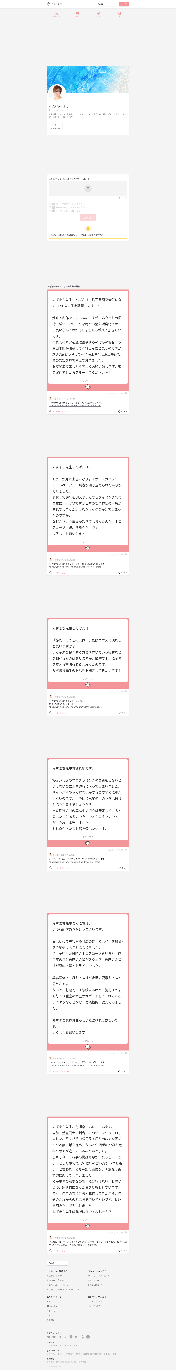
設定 (48, 1315)
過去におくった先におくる (99, 1275)
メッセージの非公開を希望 (67, 210)
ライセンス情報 (110, 1354)
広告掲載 (82, 1362)
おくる (88, 217)
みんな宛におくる (95, 1285)
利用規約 (70, 1354)
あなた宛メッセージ (55, 1275)
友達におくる (93, 1280)
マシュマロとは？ (54, 1345)
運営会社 (50, 1362)
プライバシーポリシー (56, 1354)
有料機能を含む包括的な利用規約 (88, 1354)
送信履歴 (52, 1306)
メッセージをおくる (61, 411)
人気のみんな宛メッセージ (57, 1285)
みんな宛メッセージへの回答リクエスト (63, 1289)
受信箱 (49, 1301)
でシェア (123, 411)
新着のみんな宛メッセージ (57, 1280)
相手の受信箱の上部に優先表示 (69, 204)
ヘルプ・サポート (70, 1345)
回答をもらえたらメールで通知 (69, 207)
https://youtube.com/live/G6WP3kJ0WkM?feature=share (76, 1065)
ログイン (124, 4)
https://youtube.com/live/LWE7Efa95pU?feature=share (75, 707)
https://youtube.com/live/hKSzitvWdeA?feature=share (75, 405)
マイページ (51, 1311)
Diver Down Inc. (55, 1366)
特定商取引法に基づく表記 (66, 1362)
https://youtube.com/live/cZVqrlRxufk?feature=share (74, 862)
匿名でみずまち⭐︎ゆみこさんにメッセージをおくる (69, 179)
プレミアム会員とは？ (97, 1301)
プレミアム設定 (94, 1306)
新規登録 (50, 1320)
